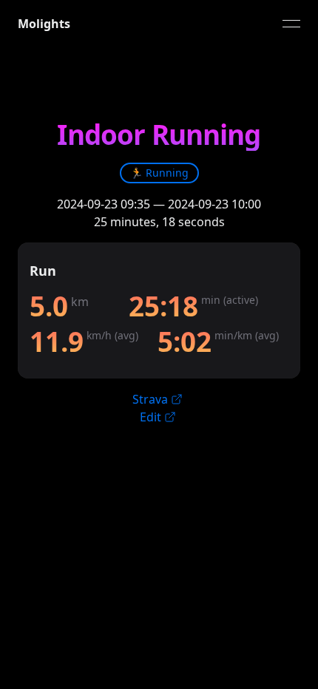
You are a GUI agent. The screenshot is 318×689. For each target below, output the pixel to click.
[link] (159, 173)
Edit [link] (150, 417)
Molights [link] (44, 24)
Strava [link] (150, 399)
